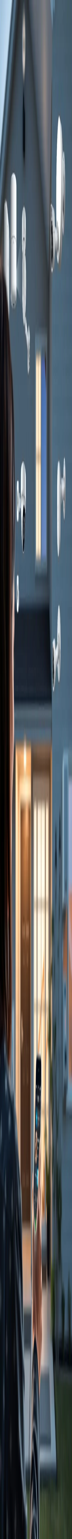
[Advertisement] (36, 385)
